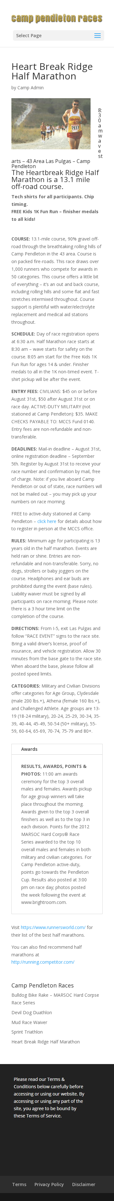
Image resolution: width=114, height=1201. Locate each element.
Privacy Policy (49, 1184)
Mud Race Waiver (29, 1022)
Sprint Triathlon (27, 1032)
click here (46, 521)
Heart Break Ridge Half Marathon (45, 1042)
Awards (29, 749)
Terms (19, 1184)
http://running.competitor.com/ (42, 962)
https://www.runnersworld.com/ (53, 927)
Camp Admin (30, 88)
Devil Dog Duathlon (31, 1012)
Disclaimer (83, 1184)
